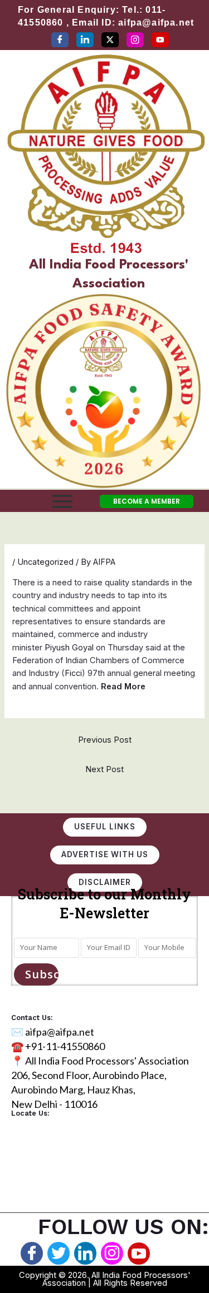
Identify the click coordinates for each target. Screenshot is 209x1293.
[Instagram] (135, 39)
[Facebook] (60, 39)
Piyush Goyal (69, 648)
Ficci (73, 673)
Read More (123, 687)
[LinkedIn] (85, 39)
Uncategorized (45, 562)
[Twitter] (110, 39)
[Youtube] (139, 1253)
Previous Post (105, 740)
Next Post (104, 769)
